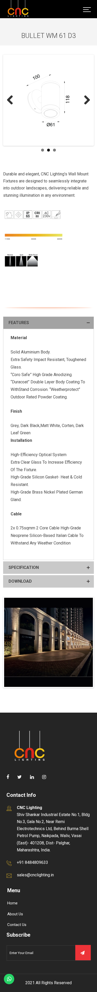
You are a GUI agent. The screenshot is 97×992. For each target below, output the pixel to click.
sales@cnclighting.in (35, 874)
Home (12, 903)
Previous (12, 100)
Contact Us (16, 924)
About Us (15, 914)
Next (85, 100)
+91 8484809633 (32, 862)
